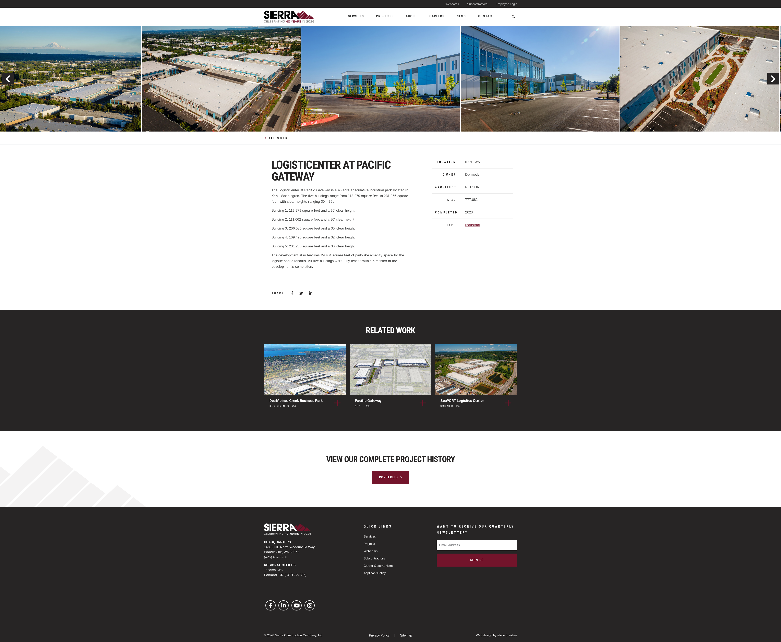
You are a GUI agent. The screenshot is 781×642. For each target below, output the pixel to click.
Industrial (472, 225)
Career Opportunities (378, 565)
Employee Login (506, 4)
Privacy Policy (379, 635)
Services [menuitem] (356, 16)
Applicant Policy (375, 573)
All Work (278, 138)
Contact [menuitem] (486, 16)
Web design (484, 635)
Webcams (452, 4)
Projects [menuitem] (385, 16)
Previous (8, 79)
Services (370, 536)
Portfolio (388, 477)
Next (773, 79)
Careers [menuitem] (436, 16)
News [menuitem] (461, 16)
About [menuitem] (411, 16)
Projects (369, 543)
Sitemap (406, 635)
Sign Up (477, 560)
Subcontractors (477, 4)
